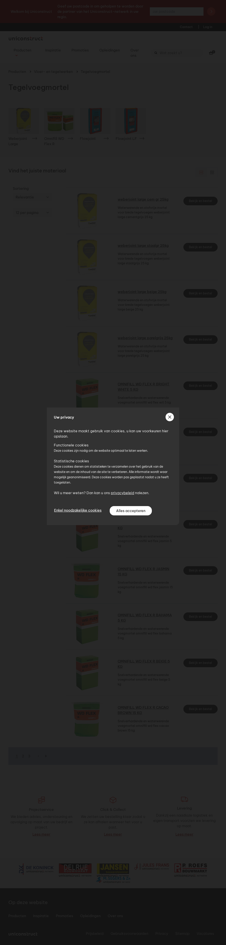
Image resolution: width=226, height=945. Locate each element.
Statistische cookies (71, 461)
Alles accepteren (130, 511)
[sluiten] (170, 417)
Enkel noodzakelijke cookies (78, 510)
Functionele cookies (71, 445)
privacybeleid (122, 493)
